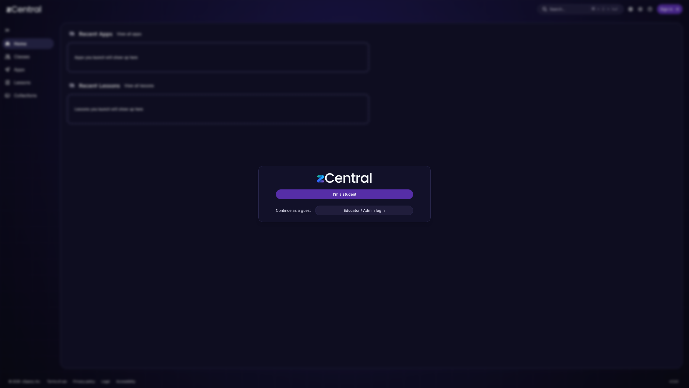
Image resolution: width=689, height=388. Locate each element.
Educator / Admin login (364, 210)
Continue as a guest (293, 210)
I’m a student (344, 194)
